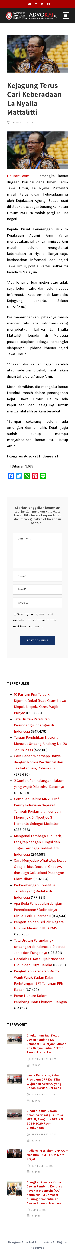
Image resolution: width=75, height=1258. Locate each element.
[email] (29, 3)
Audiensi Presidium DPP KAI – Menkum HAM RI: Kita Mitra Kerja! (47, 1155)
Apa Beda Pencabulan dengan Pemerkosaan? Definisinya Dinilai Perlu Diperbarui (38, 909)
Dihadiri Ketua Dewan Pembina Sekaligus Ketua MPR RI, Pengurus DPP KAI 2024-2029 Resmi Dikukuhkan (45, 1119)
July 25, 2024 (39, 1210)
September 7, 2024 (43, 1165)
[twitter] (42, 3)
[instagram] (48, 3)
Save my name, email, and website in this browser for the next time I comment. (34, 620)
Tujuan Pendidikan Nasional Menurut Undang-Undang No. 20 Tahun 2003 (40, 743)
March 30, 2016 (23, 122)
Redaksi (36, 1065)
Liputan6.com (18, 176)
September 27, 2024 (43, 1059)
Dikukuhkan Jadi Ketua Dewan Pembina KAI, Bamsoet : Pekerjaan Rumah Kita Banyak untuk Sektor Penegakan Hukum (46, 1044)
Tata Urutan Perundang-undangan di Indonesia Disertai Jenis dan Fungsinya (39, 946)
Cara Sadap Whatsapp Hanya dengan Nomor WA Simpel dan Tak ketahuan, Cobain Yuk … (38, 762)
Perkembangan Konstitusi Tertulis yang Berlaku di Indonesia (35, 891)
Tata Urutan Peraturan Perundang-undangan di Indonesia (34, 725)
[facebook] (36, 3)
